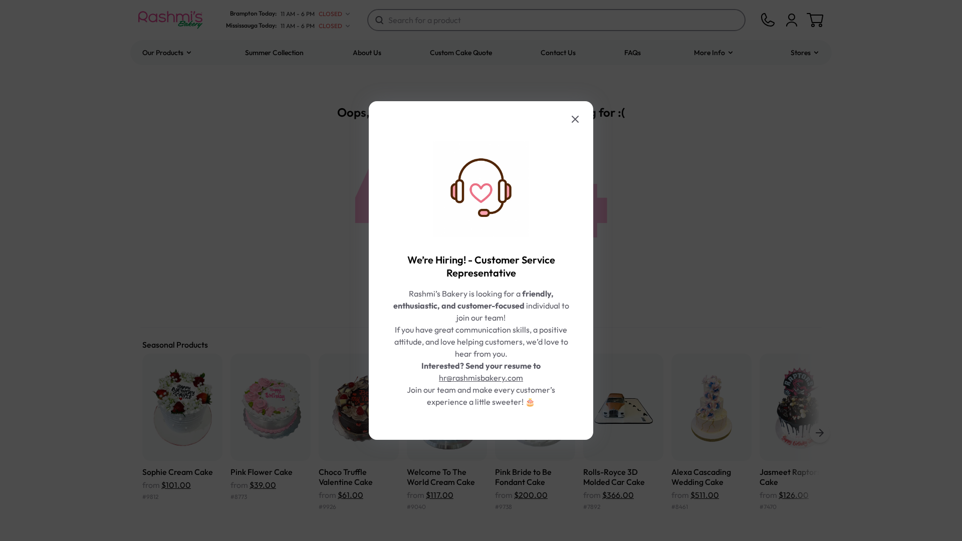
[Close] (575, 119)
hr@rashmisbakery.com (481, 378)
